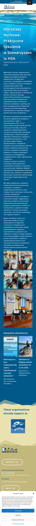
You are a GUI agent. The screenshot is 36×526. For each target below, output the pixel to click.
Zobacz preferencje (18, 520)
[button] (33, 493)
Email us (10, 488)
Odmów (18, 515)
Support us (12, 462)
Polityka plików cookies (18, 523)
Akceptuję (18, 510)
